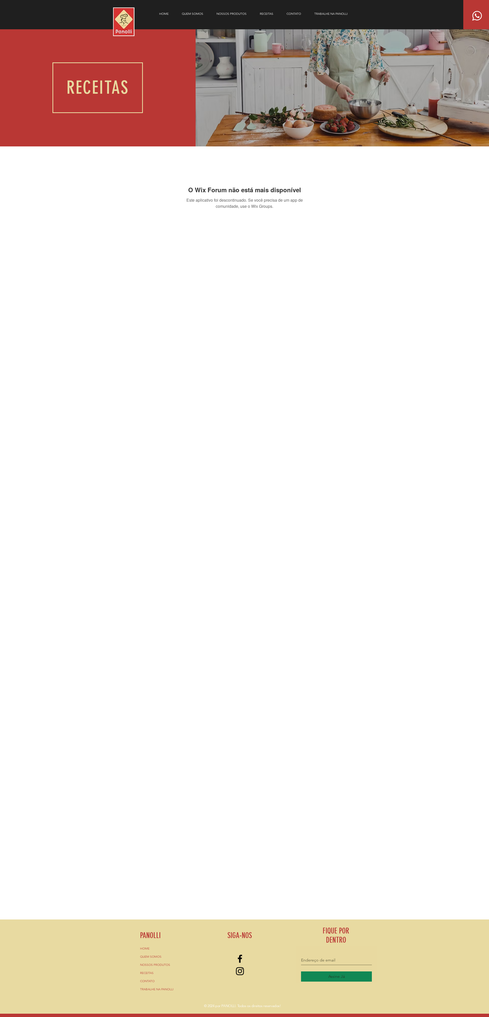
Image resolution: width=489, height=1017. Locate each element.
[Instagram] (240, 971)
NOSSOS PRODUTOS (155, 965)
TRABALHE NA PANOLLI (156, 989)
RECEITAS (147, 973)
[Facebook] (240, 958)
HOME (145, 948)
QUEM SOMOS (150, 956)
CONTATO (147, 981)
